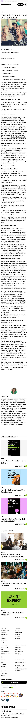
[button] (25, 4)
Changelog (17, 653)
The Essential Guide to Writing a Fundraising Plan (20, 666)
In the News (3, 670)
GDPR (9, 715)
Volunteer (3, 636)
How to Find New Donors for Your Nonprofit (20, 669)
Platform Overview (5, 630)
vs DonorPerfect (18, 632)
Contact (3, 675)
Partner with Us (4, 673)
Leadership (3, 664)
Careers (2, 672)
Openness (3, 668)
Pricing (2, 642)
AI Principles (3, 666)
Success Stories (4, 647)
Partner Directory (4, 655)
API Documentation (19, 651)
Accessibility (3, 715)
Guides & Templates (5, 653)
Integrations (3, 640)
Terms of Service (12, 713)
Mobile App (3, 638)
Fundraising (3, 632)
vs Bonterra (17, 636)
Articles (2, 649)
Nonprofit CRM (4, 634)
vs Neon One (17, 634)
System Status (18, 649)
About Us (3, 662)
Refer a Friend (18, 655)
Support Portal (18, 647)
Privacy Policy (20, 713)
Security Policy (4, 713)
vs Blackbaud (17, 638)
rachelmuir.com (19, 424)
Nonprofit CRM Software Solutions (20, 663)
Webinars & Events (5, 651)
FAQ (2, 657)
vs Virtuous (17, 630)
